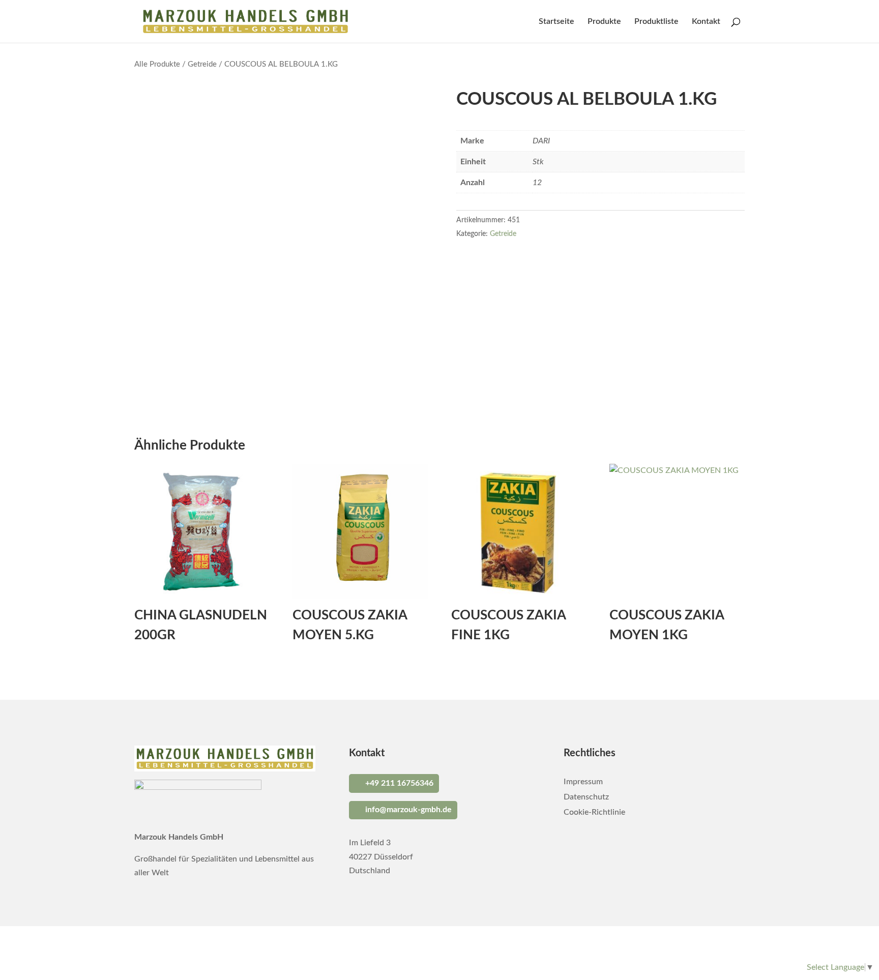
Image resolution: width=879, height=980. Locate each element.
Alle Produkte (157, 64)
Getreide (202, 64)
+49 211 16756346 (399, 783)
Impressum (583, 782)
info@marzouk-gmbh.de (408, 810)
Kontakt (706, 21)
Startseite (556, 21)
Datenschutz (586, 797)
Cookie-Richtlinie (594, 812)
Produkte (604, 21)
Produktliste (656, 21)
